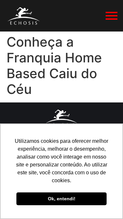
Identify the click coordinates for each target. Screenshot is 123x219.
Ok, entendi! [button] (61, 198)
